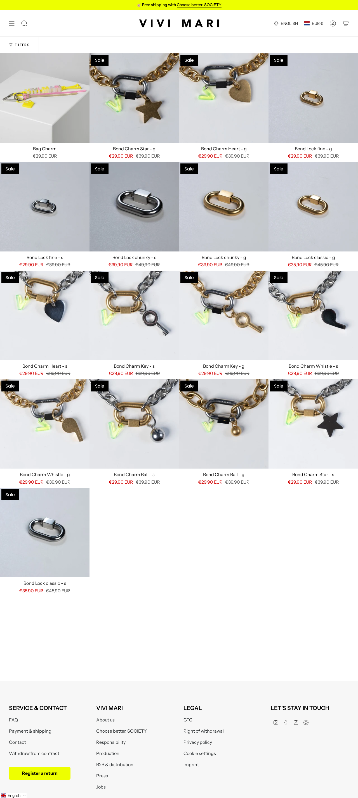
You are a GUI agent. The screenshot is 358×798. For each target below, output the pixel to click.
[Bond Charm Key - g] (223, 315)
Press (102, 775)
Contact (17, 742)
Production (107, 753)
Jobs (101, 787)
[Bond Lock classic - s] (45, 532)
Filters (22, 45)
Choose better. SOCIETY (121, 731)
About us (105, 720)
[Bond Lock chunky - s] (134, 206)
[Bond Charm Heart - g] (223, 98)
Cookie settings (199, 753)
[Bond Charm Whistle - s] (313, 315)
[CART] (345, 23)
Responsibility (111, 742)
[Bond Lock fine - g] (313, 98)
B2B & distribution (114, 764)
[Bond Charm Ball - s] (134, 424)
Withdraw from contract (34, 753)
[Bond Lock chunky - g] (223, 206)
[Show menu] (11, 23)
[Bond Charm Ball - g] (223, 424)
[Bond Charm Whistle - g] (45, 424)
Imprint (191, 764)
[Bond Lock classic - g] (313, 206)
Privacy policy (197, 742)
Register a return (40, 773)
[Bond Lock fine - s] (45, 206)
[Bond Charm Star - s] (313, 424)
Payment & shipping (30, 731)
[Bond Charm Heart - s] (45, 315)
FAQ (13, 720)
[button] (13, 795)
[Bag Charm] (45, 98)
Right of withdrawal (203, 731)
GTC (187, 720)
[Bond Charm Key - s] (134, 315)
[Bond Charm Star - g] (134, 98)
